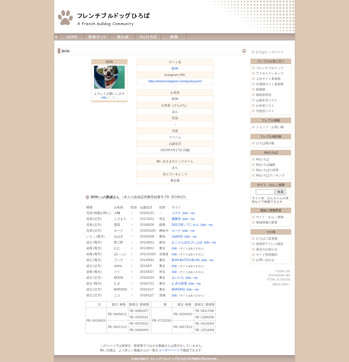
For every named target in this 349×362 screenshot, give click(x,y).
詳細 (185, 213)
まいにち (178, 277)
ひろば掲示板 (265, 143)
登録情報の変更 (266, 222)
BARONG (178, 289)
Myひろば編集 (265, 164)
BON (109, 62)
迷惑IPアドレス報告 (269, 244)
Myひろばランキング (270, 175)
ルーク (176, 230)
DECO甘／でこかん (185, 225)
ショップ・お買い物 (270, 127)
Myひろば (262, 159)
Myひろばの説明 (267, 170)
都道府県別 (263, 95)
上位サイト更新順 (268, 79)
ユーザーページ (169, 350)
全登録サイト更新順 (270, 84)
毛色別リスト (265, 111)
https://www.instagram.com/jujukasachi (175, 81)
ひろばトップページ (269, 52)
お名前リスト (265, 105)
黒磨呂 (176, 219)
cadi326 (177, 236)
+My (104, 97)
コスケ (176, 213)
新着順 (260, 89)
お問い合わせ (265, 260)
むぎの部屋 (179, 283)
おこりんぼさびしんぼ (187, 242)
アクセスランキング (270, 73)
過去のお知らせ (266, 249)
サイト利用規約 (266, 254)
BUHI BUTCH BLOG (186, 260)
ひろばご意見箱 (266, 238)
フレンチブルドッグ (270, 68)
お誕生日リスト (266, 100)
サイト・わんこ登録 (270, 217)
